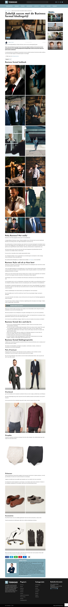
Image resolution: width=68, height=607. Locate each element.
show (10, 59)
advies (40, 570)
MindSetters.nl (31, 574)
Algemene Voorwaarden (24, 595)
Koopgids (21, 589)
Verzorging (29, 6)
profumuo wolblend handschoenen (35, 549)
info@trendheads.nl (54, 587)
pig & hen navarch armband (15, 549)
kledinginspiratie (15, 56)
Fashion (22, 6)
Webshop (55, 6)
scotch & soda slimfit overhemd (35, 431)
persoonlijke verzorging (36, 563)
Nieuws (21, 586)
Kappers (49, 6)
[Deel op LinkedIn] (25, 557)
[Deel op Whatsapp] (16, 557)
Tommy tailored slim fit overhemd (15, 431)
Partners (21, 591)
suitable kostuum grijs (15, 388)
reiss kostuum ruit (35, 388)
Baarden (17, 6)
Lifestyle (36, 6)
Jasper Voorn (11, 42)
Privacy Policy (22, 596)
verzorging (31, 259)
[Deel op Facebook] (7, 557)
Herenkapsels (9, 6)
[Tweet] (11, 557)
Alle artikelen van (25, 575)
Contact (21, 593)
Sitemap (21, 598)
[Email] (29, 557)
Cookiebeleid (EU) (23, 600)
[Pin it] (20, 557)
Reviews (43, 6)
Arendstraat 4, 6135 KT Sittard (56, 586)
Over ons (21, 584)
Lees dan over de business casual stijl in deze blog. (15, 554)
